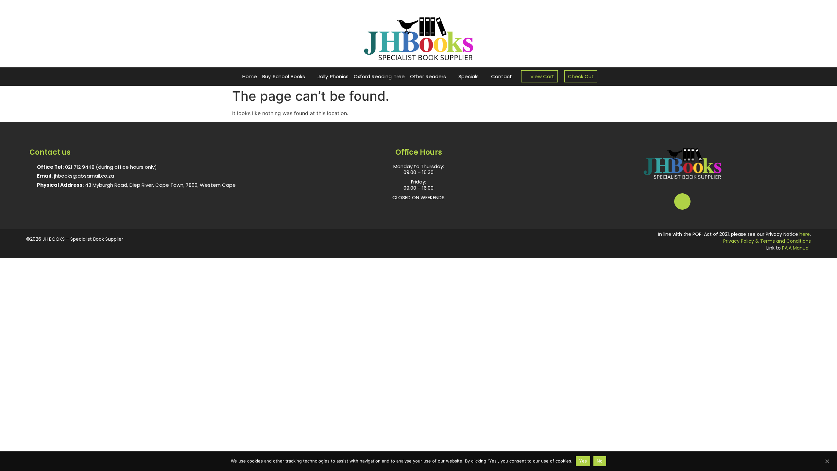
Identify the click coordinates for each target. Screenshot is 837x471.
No (600, 460)
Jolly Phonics (333, 76)
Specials (468, 76)
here (804, 234)
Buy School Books (283, 76)
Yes (583, 460)
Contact (501, 76)
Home (249, 76)
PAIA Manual (796, 248)
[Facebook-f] (682, 201)
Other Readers (428, 76)
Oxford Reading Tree (379, 76)
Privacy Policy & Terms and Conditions (767, 241)
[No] (827, 460)
